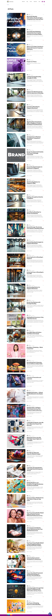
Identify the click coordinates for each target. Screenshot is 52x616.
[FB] (42, 1)
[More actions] (43, 14)
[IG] (44, 1)
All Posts (8, 4)
